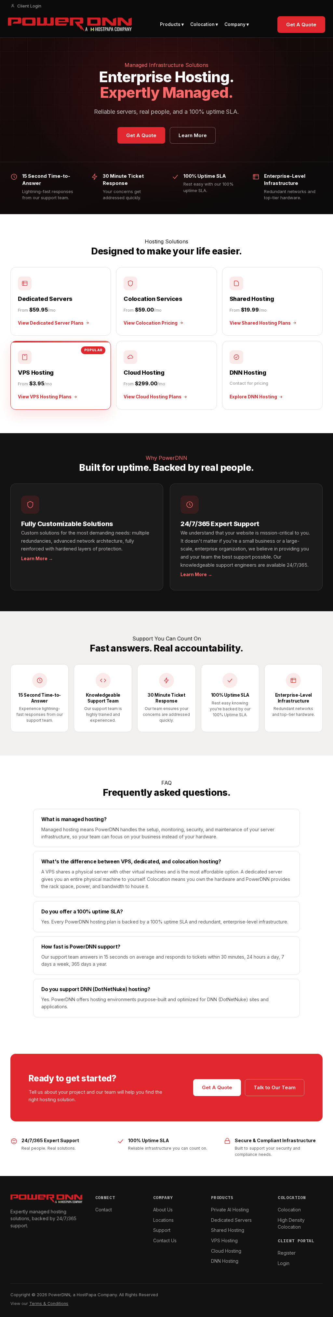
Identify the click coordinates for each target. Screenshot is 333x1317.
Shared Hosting (227, 1230)
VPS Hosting (224, 1240)
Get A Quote (301, 24)
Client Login (29, 5)
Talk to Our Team (275, 1087)
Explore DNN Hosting (253, 396)
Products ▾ (172, 24)
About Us (163, 1209)
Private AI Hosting (230, 1209)
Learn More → (37, 558)
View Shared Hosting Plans (260, 323)
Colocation (289, 1209)
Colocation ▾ (204, 24)
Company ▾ (236, 24)
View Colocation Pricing (151, 323)
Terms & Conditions (48, 1303)
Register (287, 1253)
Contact (103, 1209)
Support (161, 1230)
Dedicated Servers (231, 1220)
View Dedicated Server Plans (51, 323)
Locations (163, 1220)
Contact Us (165, 1240)
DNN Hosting (224, 1261)
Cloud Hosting (226, 1251)
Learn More (193, 135)
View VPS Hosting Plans (45, 396)
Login (283, 1263)
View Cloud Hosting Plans (152, 396)
